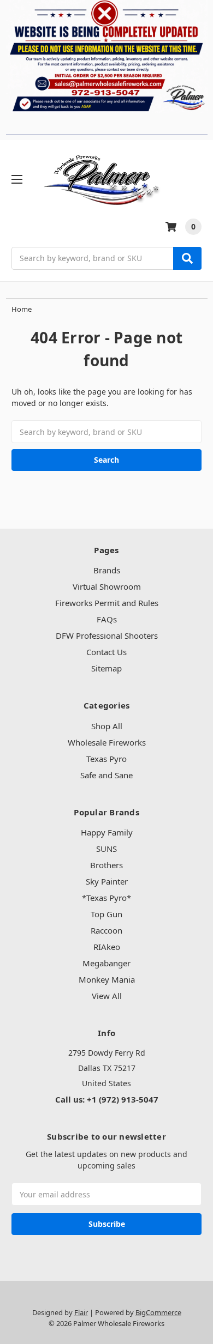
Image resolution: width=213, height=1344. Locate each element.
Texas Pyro (106, 758)
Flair (81, 1312)
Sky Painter (107, 881)
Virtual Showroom (107, 586)
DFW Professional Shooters (107, 635)
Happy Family (107, 832)
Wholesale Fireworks (107, 742)
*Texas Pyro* (106, 897)
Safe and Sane (106, 775)
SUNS (106, 848)
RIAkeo (106, 946)
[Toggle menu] (17, 179)
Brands (106, 570)
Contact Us (106, 651)
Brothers (106, 864)
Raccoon (106, 930)
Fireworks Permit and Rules (106, 602)
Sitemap (106, 668)
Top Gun (106, 914)
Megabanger (106, 963)
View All (107, 995)
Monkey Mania (107, 979)
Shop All (106, 726)
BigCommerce (158, 1312)
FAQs (107, 619)
